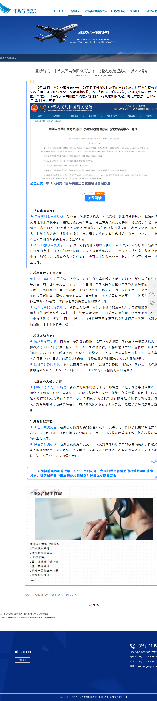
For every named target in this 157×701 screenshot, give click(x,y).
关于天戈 (58, 11)
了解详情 (22, 660)
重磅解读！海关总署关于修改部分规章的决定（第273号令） (32, 617)
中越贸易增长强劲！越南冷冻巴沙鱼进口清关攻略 (27, 614)
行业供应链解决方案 (96, 11)
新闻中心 (75, 11)
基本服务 (135, 11)
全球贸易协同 (117, 11)
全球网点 (152, 11)
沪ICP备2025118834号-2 (116, 697)
